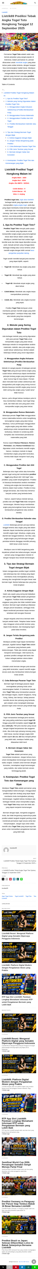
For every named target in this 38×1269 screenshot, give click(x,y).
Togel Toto (29, 896)
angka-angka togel (20, 205)
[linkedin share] (14, 879)
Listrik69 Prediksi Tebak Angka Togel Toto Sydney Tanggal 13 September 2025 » (20, 862)
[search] (35, 3)
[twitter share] (3, 879)
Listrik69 (4, 12)
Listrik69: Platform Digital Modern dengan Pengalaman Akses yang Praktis (17, 967)
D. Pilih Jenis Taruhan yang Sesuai (20, 149)
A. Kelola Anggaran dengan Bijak (19, 138)
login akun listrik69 (27, 200)
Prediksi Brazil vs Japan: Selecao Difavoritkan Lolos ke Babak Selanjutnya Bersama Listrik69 (17, 1244)
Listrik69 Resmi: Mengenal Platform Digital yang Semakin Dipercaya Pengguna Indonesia (17, 936)
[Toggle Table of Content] (3, 90)
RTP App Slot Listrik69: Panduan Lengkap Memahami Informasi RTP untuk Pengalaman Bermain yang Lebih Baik (17, 1123)
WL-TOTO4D (13, 8)
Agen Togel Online (7, 896)
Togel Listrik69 (19, 896)
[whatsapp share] (18, 879)
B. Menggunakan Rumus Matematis (20, 115)
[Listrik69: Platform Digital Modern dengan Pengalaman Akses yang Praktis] (19, 952)
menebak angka (21, 62)
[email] (9, 1267)
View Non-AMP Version (24, 1261)
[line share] (21, 879)
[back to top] (34, 1261)
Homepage (5, 8)
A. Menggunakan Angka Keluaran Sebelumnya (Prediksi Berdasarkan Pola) (20, 109)
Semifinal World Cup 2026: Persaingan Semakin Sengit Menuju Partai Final (16, 1164)
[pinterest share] (10, 879)
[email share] (7, 879)
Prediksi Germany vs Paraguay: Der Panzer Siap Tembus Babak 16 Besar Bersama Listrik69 (18, 1203)
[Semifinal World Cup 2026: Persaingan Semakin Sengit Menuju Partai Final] (19, 1146)
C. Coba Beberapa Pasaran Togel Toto (21, 146)
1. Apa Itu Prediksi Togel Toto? (17, 98)
